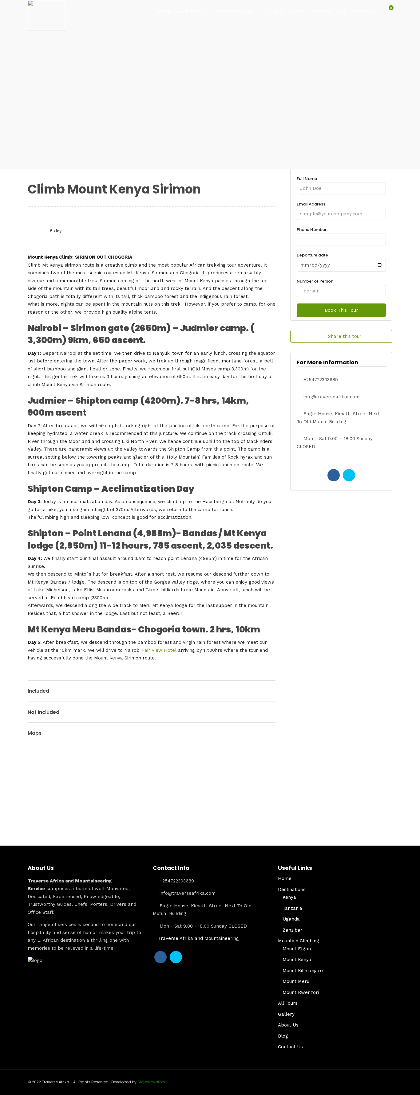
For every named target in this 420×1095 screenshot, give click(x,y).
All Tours (274, 11)
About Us (321, 11)
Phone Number (312, 230)
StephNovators (151, 1082)
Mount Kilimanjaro (303, 970)
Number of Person (315, 281)
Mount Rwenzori (301, 992)
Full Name (307, 179)
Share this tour (345, 336)
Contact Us (364, 11)
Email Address (311, 204)
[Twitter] (349, 475)
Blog (341, 11)
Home (164, 11)
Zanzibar (293, 930)
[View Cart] (387, 11)
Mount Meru (296, 981)
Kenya (289, 897)
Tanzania (292, 908)
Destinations (189, 11)
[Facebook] (333, 475)
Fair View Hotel (159, 650)
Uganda (291, 919)
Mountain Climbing (234, 11)
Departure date (312, 255)
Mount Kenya (297, 959)
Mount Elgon (297, 949)
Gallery (297, 11)
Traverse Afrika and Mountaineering (198, 938)
